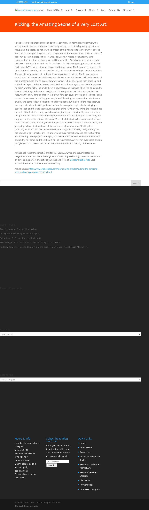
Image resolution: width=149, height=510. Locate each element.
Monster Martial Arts (80, 159)
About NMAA (53, 10)
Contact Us (114, 10)
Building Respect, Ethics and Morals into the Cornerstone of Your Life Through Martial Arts (44, 247)
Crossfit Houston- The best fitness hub (18, 229)
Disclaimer (85, 480)
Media (92, 10)
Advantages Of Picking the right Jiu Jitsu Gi (20, 238)
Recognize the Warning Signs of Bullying (19, 233)
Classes (79, 10)
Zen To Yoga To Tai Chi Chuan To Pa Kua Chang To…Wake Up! (30, 242)
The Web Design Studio (26, 506)
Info (68, 10)
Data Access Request (90, 489)
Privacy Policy (86, 484)
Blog (103, 10)
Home (41, 10)
